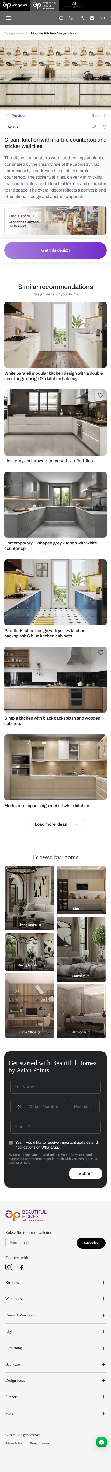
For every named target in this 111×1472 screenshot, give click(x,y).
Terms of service (39, 1443)
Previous (19, 116)
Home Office (27, 1032)
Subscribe (91, 1242)
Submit (86, 1173)
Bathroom (78, 1032)
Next (96, 116)
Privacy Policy (13, 1443)
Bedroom (78, 976)
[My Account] (82, 18)
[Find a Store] (92, 18)
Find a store (19, 216)
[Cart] (102, 18)
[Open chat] (101, 1442)
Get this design (55, 250)
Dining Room (27, 965)
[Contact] (71, 18)
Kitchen (78, 909)
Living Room (27, 925)
